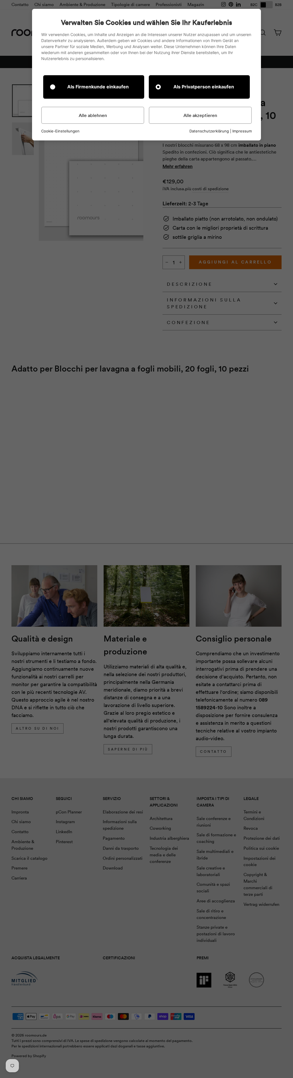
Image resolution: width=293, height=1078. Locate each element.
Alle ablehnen (93, 115)
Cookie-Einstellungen (60, 131)
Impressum (242, 131)
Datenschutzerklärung (209, 131)
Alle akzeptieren (200, 115)
